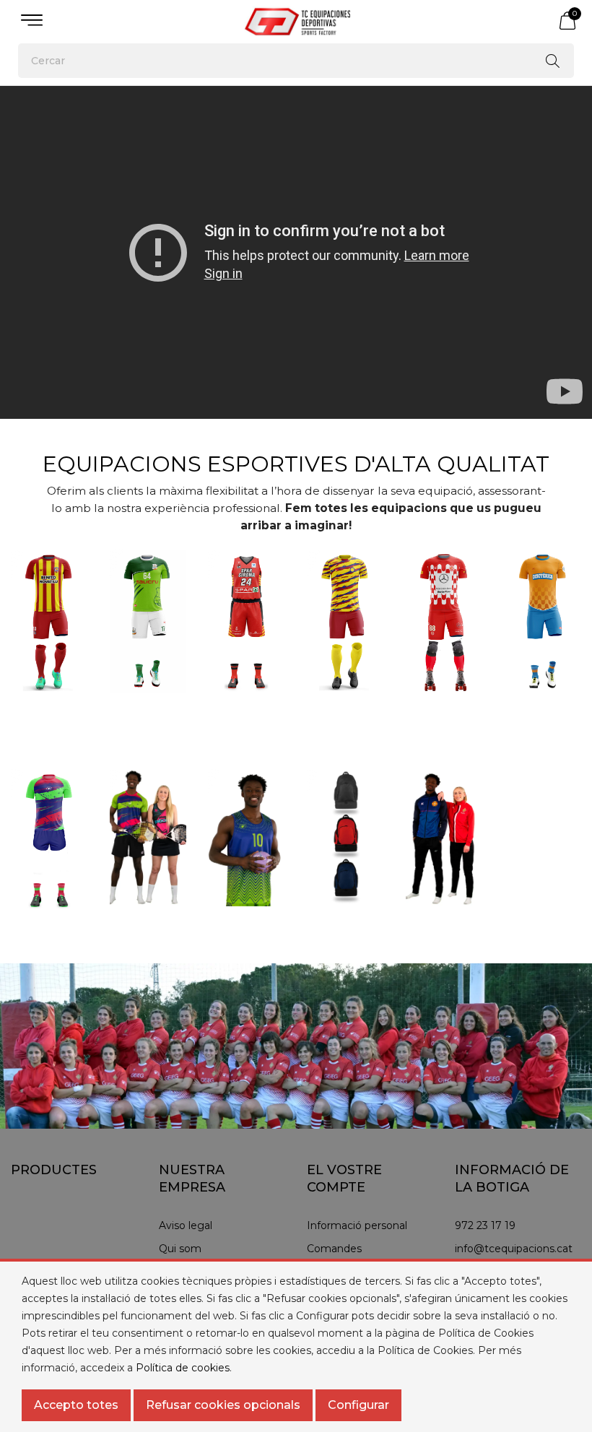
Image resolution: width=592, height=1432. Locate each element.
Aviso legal (185, 1225)
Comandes (334, 1248)
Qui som (180, 1248)
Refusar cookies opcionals (223, 1405)
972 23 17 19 (485, 1225)
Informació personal (357, 1225)
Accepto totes (76, 1405)
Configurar (358, 1405)
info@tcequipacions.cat (514, 1248)
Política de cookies (183, 1367)
